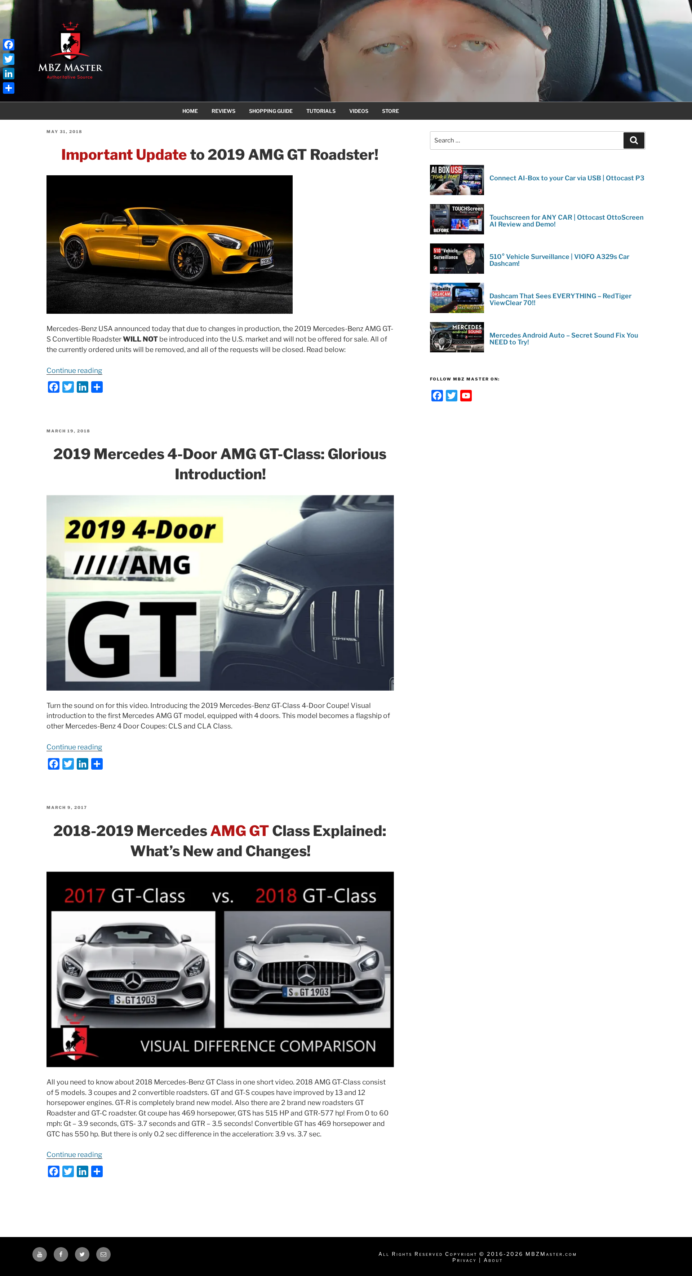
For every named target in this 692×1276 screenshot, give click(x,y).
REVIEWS (223, 111)
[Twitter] (8, 59)
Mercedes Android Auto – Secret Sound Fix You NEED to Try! (563, 338)
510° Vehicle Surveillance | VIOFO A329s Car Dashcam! (559, 260)
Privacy (464, 1260)
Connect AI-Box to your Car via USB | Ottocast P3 (566, 178)
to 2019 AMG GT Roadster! (219, 154)
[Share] (8, 88)
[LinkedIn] (8, 73)
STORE (390, 111)
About (493, 1260)
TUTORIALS (321, 111)
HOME (190, 111)
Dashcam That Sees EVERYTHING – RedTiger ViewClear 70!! (560, 299)
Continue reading (74, 370)
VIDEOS (358, 111)
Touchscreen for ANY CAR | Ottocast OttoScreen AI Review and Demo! (566, 221)
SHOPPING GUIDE (271, 111)
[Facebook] (8, 45)
